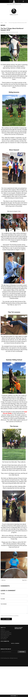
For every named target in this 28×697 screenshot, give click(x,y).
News (6, 22)
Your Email (3, 598)
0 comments (3, 32)
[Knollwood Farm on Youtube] (8, 644)
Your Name (3, 593)
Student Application (4, 637)
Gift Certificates (4, 638)
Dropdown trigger (14, 1)
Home (2, 22)
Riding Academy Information (6, 634)
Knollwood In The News (5, 631)
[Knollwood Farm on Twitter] (5, 644)
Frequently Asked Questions (6, 632)
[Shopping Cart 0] (23, 1)
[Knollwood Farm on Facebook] (2, 644)
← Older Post (3, 580)
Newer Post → (24, 580)
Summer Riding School (5, 635)
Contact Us (3, 629)
